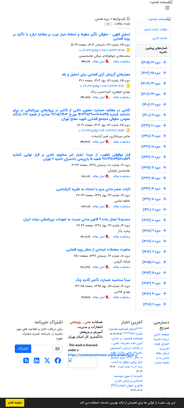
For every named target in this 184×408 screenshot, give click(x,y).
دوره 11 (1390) (151, 209)
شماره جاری (160, 38)
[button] (77, 403)
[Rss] (26, 361)
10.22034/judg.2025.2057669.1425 (101, 50)
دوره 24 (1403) (150, 83)
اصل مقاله (93, 61)
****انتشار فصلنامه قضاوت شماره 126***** (125, 331)
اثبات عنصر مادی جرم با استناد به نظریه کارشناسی (93, 189)
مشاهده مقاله (121, 61)
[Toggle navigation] (93, 8)
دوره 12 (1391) (151, 199)
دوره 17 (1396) (151, 157)
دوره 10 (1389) (151, 220)
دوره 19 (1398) (151, 136)
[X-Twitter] (47, 361)
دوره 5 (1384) (151, 272)
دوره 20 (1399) (150, 125)
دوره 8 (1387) (151, 241)
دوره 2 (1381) (151, 304)
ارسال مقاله (162, 353)
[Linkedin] (37, 361)
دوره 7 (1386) (151, 251)
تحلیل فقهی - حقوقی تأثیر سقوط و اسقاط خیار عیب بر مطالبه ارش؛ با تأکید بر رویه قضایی (71, 36)
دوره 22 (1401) (151, 104)
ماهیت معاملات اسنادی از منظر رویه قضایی (98, 249)
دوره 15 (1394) (150, 178)
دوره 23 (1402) (150, 93)
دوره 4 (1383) (151, 283)
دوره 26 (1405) (150, 62)
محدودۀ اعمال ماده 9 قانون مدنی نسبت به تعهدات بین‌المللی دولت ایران (76, 219)
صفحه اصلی (161, 334)
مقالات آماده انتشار (155, 29)
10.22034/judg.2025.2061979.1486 (102, 86)
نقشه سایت (161, 362)
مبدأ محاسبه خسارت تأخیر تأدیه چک (103, 280)
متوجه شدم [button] (15, 402)
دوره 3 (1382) (151, 293)
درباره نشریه (161, 339)
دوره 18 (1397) (150, 146)
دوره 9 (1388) (151, 230)
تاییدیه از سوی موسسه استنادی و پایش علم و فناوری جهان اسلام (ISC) (126, 381)
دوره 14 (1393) (150, 188)
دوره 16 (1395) (151, 167)
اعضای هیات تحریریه (161, 346)
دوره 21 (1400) (151, 115)
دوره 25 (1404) (150, 72)
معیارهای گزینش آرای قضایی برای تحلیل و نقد (95, 74)
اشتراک (23, 348)
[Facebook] (58, 361)
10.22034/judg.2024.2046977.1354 (101, 130)
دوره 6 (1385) (151, 262)
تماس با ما (162, 357)
